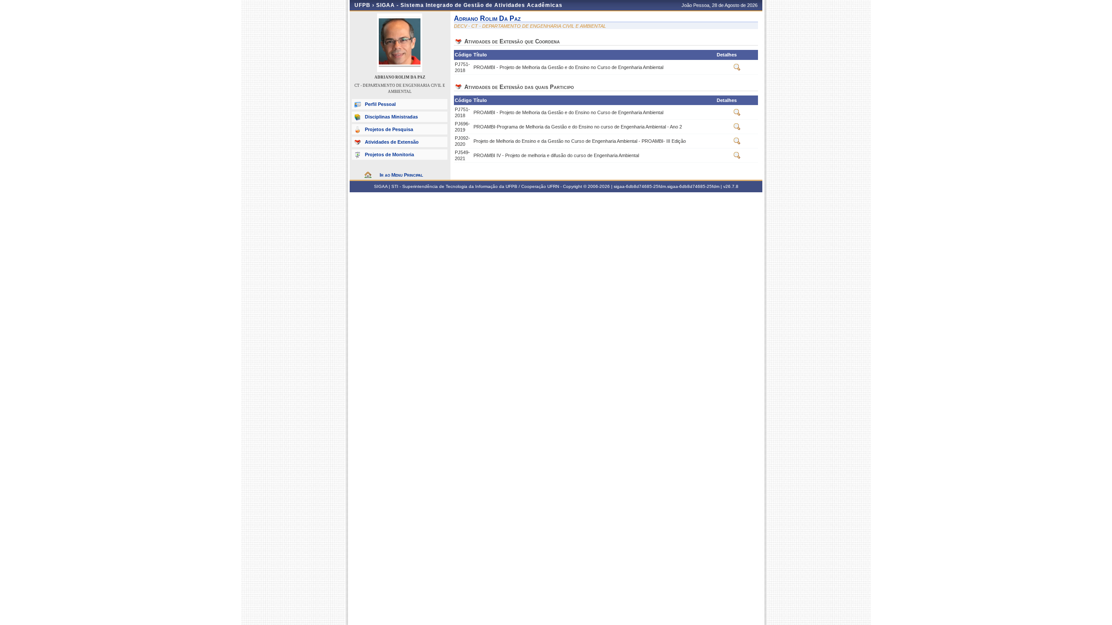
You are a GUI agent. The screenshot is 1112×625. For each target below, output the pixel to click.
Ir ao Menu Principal (401, 175)
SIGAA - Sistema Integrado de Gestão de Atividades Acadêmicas (469, 5)
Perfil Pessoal (380, 104)
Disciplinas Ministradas (391, 116)
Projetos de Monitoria (389, 154)
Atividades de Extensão (392, 142)
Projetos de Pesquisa (389, 129)
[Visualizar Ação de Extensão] (737, 69)
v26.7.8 (730, 186)
